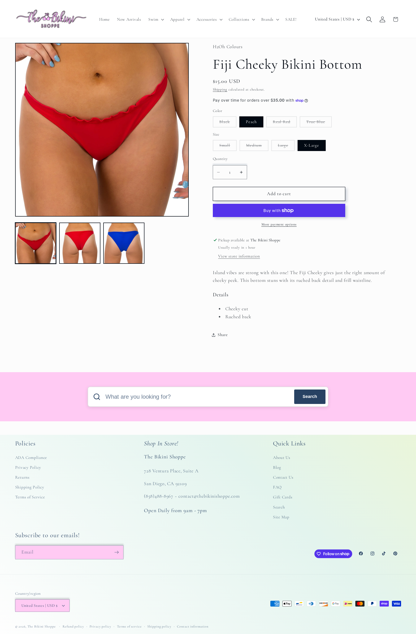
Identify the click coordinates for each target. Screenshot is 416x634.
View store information (239, 256)
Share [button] (223, 334)
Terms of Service (30, 497)
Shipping (220, 89)
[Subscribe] (116, 552)
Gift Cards (282, 497)
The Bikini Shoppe (41, 626)
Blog (277, 467)
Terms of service (129, 626)
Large (286, 147)
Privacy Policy (28, 467)
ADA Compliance (31, 457)
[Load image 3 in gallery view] (79, 243)
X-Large (311, 145)
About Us (281, 457)
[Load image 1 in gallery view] (35, 243)
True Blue (319, 123)
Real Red (285, 123)
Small (228, 147)
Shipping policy (159, 626)
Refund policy (73, 626)
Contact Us (283, 477)
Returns (22, 477)
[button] (156, 19)
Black (227, 123)
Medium (257, 147)
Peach (251, 121)
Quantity (220, 158)
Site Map (281, 517)
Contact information (192, 626)
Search (310, 396)
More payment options (279, 224)
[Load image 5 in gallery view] (123, 243)
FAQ (277, 487)
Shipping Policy (29, 487)
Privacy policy (100, 626)
